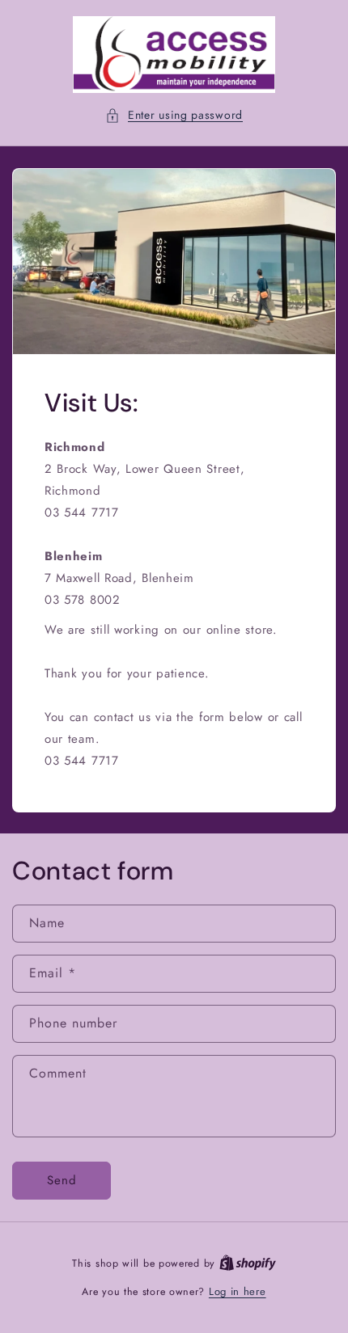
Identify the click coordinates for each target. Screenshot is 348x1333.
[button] (174, 115)
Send (62, 1180)
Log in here (237, 1291)
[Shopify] (247, 1263)
